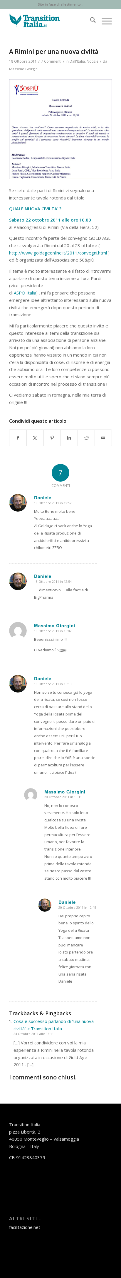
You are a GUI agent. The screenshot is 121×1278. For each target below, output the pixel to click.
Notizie (92, 61)
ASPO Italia (25, 293)
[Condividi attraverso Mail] (103, 438)
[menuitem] (90, 21)
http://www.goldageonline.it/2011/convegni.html (58, 253)
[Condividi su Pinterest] (52, 438)
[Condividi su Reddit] (86, 438)
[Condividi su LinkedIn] (69, 438)
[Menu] (104, 21)
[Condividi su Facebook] (17, 438)
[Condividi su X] (35, 438)
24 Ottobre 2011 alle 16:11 (34, 1033)
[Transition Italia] (50, 21)
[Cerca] (90, 21)
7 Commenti (51, 61)
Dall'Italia (77, 61)
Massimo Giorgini (23, 68)
